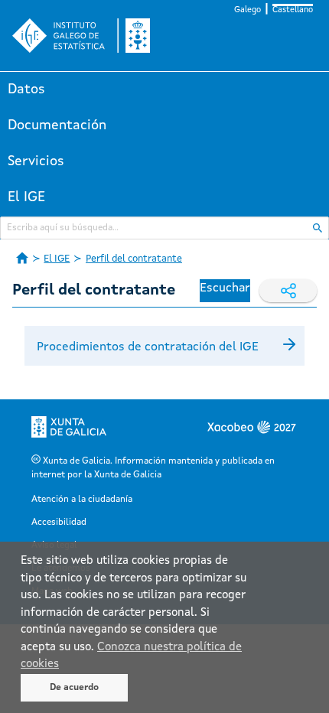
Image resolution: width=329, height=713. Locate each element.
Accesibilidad (58, 522)
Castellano (292, 10)
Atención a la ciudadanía (81, 499)
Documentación (57, 125)
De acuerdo (74, 687)
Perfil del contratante (134, 259)
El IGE (26, 197)
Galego (247, 10)
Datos (26, 89)
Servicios (36, 161)
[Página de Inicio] (22, 258)
